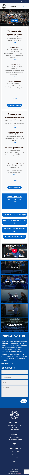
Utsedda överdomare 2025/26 (14, 237)
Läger (15, 165)
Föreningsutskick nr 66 (14, 200)
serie (21, 49)
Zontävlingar (14, 68)
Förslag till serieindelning (14, 81)
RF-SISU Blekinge (14, 451)
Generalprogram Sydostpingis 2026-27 (14, 230)
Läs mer (14, 20)
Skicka (24, 401)
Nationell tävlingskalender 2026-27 (14, 221)
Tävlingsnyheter (18, 36)
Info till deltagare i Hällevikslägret (15, 164)
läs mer (14, 42)
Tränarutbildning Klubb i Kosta (14, 132)
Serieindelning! (14, 47)
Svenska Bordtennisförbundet (14, 458)
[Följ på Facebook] (14, 444)
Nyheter (22, 120)
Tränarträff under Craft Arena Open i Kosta (14, 15)
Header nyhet (16, 49)
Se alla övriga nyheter (14, 187)
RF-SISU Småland (14, 454)
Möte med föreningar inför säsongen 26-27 (14, 148)
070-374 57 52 (15, 437)
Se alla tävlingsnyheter (14, 105)
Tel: (11, 437)
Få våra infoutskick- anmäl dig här (14, 215)
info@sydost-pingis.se (22, 1)
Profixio (14, 1)
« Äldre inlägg (13, 98)
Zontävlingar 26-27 (14, 64)
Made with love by (14, 473)
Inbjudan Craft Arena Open (14, 34)
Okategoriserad (14, 167)
